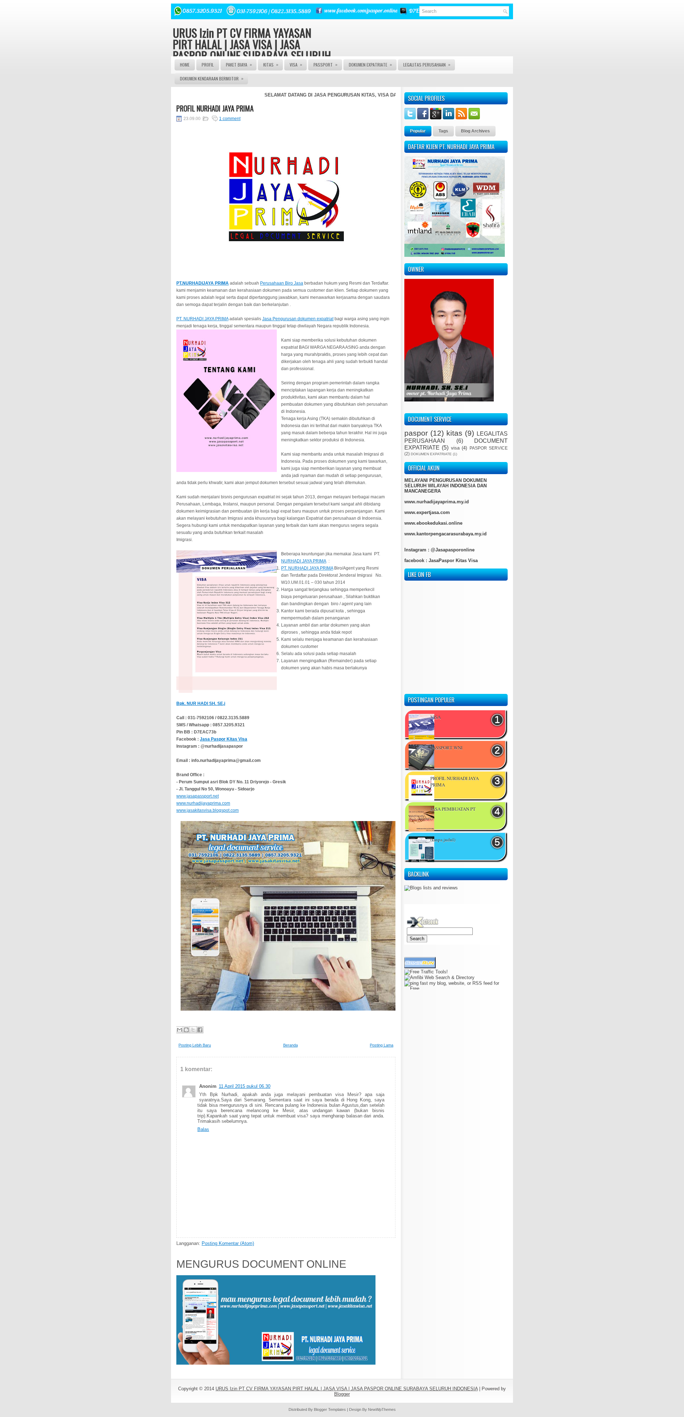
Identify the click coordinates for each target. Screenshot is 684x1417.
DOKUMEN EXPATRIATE (370, 64)
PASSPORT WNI (446, 747)
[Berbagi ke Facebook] (199, 1029)
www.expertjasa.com (427, 512)
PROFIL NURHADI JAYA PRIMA (215, 108)
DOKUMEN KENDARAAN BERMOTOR (211, 78)
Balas (203, 1129)
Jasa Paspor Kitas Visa (223, 739)
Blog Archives (475, 131)
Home (185, 65)
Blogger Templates (330, 1409)
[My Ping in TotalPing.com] (418, 975)
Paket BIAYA (239, 64)
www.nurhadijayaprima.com (203, 803)
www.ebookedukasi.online (433, 523)
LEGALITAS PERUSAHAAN (426, 64)
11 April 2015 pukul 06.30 (244, 1086)
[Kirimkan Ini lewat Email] (179, 1029)
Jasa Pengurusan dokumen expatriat (297, 318)
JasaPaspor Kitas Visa (453, 560)
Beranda (290, 1045)
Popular (418, 131)
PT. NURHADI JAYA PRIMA (202, 318)
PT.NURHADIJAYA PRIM (201, 283)
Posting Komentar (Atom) (228, 1243)
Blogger (342, 1394)
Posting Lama (381, 1045)
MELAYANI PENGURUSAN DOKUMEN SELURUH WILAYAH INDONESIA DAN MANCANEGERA (445, 486)
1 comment (229, 118)
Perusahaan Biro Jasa (281, 283)
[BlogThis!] (186, 1029)
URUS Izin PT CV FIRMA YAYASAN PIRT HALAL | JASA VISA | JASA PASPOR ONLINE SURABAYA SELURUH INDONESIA (252, 49)
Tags (443, 131)
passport (325, 64)
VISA (296, 64)
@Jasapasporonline (453, 549)
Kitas (270, 64)
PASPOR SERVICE (489, 448)
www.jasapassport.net (197, 796)
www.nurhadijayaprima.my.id (436, 501)
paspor (416, 433)
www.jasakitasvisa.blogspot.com (207, 810)
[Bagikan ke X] (193, 1029)
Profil (208, 65)
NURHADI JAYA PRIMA (303, 561)
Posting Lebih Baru (194, 1045)
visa (455, 448)
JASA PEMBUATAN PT (453, 809)
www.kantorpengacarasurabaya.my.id (445, 533)
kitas (454, 433)
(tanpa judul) (442, 839)
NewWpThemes (382, 1409)
